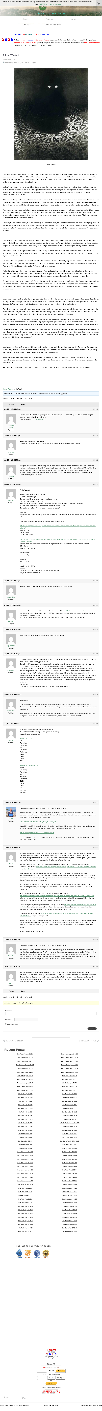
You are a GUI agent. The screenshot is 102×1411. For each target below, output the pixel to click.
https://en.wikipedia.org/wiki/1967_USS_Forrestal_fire (38, 822)
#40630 (95, 724)
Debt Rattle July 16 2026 (69, 1119)
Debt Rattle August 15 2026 (69, 1065)
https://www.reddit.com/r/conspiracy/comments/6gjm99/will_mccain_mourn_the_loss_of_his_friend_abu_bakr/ (57, 896)
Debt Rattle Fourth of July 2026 (69, 1141)
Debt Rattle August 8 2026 (25, 1079)
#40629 (95, 694)
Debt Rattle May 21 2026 (69, 1221)
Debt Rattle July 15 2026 (25, 1123)
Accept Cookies (55, 4)
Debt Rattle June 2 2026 (69, 1199)
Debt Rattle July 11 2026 (25, 1130)
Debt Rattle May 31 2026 (69, 1202)
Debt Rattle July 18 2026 (69, 1115)
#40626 (95, 654)
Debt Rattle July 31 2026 (25, 1094)
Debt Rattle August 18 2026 (25, 1061)
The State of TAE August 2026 (25, 1065)
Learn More (43, 4)
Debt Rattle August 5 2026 (69, 1083)
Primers (73, 19)
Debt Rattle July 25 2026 (25, 1105)
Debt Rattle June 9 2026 (25, 1188)
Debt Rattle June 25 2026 (25, 1159)
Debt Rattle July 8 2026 (69, 1133)
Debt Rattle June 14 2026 (69, 1177)
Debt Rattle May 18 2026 (25, 1228)
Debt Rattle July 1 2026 (25, 1148)
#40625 (95, 629)
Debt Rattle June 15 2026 (25, 1177)
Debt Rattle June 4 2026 (69, 1195)
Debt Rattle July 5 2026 (25, 1141)
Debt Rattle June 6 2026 (69, 1191)
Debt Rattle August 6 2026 (25, 1083)
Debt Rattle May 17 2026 (69, 1228)
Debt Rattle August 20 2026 (25, 1057)
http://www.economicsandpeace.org (78, 611)
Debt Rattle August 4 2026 (25, 1086)
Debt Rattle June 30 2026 (69, 1148)
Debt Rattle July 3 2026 (25, 1144)
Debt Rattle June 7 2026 (25, 1191)
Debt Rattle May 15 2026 (69, 1231)
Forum (26, 24)
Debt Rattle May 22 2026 (25, 1221)
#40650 (95, 967)
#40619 (95, 409)
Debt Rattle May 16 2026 (25, 1231)
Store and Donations (50, 24)
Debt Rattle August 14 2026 (25, 1068)
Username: (8, 1011)
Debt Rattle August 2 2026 (25, 1090)
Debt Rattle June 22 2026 (69, 1163)
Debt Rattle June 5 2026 (25, 1195)
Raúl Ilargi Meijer (20, 62)
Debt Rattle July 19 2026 (25, 1115)
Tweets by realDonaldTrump (29, 765)
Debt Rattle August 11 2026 (69, 1072)
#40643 (95, 847)
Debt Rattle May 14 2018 (14, 1041)
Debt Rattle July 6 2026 (69, 1137)
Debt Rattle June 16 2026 (69, 1173)
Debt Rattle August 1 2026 (69, 1090)
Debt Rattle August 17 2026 (69, 1061)
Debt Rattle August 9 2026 (69, 1075)
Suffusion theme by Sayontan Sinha (91, 1405)
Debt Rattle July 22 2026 (69, 1108)
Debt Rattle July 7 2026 (25, 1137)
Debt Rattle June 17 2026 (25, 1173)
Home (5, 389)
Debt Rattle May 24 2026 (25, 1217)
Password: (8, 1019)
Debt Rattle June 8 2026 (69, 1188)
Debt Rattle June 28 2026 (69, 1152)
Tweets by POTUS (26, 738)
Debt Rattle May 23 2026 (69, 1217)
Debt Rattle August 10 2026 (25, 1075)
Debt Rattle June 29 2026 (25, 1152)
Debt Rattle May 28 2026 (25, 1210)
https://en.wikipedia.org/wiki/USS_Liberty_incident (37, 833)
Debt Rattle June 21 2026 (25, 1166)
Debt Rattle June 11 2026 (25, 1184)
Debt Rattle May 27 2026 (69, 1210)
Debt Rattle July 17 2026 (25, 1119)
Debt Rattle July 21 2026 (25, 1112)
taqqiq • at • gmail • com (51, 1405)
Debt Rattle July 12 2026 (69, 1126)
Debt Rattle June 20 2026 (69, 1166)
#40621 (95, 460)
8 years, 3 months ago (50, 393)
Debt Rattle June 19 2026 (25, 1170)
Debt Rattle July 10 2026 (69, 1130)
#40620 (95, 436)
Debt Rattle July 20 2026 (69, 1112)
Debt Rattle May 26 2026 (25, 1213)
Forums (10, 389)
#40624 (95, 605)
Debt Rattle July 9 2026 (25, 1133)
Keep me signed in (12, 1024)
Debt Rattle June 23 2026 (25, 1163)
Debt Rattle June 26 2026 (69, 1155)
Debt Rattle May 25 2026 (69, 1213)
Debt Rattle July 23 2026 (25, 1108)
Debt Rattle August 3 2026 (69, 1086)
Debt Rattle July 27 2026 (25, 1101)
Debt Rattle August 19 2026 (69, 1057)
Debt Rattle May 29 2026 (69, 1206)
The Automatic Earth (26, 19)
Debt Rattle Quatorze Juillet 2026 (69, 1123)
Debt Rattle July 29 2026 (25, 1097)
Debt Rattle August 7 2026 (69, 1079)
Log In (92, 1029)
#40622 (95, 484)
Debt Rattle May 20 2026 (25, 1224)
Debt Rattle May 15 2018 (87, 1041)
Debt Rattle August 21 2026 (69, 1054)
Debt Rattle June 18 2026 (69, 1170)
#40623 (95, 581)
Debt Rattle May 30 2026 (25, 1206)
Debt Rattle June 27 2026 (25, 1155)
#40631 (95, 802)
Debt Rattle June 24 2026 (69, 1159)
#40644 (95, 940)
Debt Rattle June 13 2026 (25, 1181)
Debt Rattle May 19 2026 (69, 1224)
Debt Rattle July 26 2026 (69, 1101)
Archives (49, 19)
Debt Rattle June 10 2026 (69, 1184)
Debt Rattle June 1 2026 (25, 1202)
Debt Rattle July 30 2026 (69, 1094)
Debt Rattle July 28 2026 (69, 1097)
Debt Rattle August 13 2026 (69, 1068)
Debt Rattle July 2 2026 (69, 1144)
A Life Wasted (11, 55)
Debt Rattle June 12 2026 (69, 1181)
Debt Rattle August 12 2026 (25, 1072)
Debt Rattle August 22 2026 (25, 1054)
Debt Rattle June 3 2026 (25, 1199)
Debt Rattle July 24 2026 (69, 1105)
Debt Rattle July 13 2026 (25, 1126)
